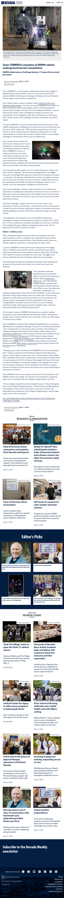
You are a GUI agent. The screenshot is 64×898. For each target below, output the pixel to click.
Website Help (59, 879)
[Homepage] (11, 3)
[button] (60, 2)
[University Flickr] (45, 871)
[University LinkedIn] (56, 871)
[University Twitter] (23, 871)
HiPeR (16, 341)
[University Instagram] (50, 871)
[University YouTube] (34, 871)
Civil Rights (59, 889)
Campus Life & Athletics (24, 622)
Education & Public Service (54, 788)
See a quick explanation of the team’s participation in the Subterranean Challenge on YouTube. (29, 399)
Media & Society (26, 788)
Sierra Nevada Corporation (27, 343)
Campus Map (59, 881)
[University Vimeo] (39, 871)
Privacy (60, 876)
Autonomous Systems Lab (24, 338)
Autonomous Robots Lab (12, 333)
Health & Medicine (25, 681)
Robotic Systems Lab (20, 336)
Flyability (6, 345)
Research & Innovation (11, 81)
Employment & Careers (56, 891)
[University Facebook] (28, 871)
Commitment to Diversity (55, 884)
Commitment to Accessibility (54, 886)
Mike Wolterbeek (9, 84)
